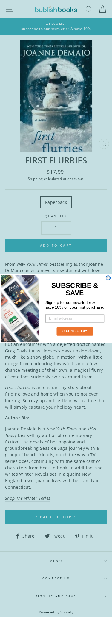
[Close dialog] (108, 278)
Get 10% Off (74, 331)
